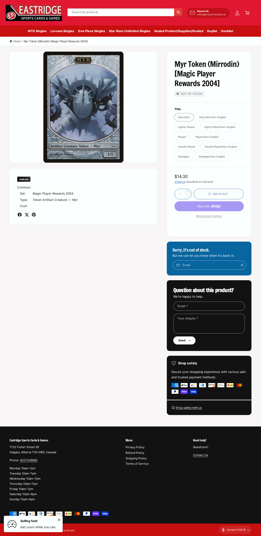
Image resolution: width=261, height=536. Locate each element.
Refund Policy (135, 453)
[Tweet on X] (26, 214)
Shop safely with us (189, 407)
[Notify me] (241, 265)
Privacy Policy (135, 447)
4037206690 (28, 460)
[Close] (59, 520)
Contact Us (200, 455)
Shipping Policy (136, 458)
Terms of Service (137, 463)
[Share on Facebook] (19, 214)
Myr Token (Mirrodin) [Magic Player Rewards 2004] (56, 41)
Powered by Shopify (64, 530)
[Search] (178, 12)
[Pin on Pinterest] (33, 214)
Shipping (179, 181)
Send (182, 340)
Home (17, 41)
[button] (247, 13)
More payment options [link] (209, 215)
